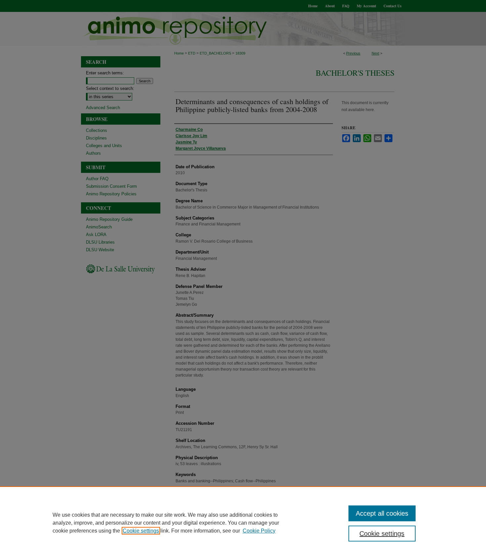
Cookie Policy (259, 531)
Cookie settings (141, 531)
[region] (243, 522)
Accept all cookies (382, 513)
